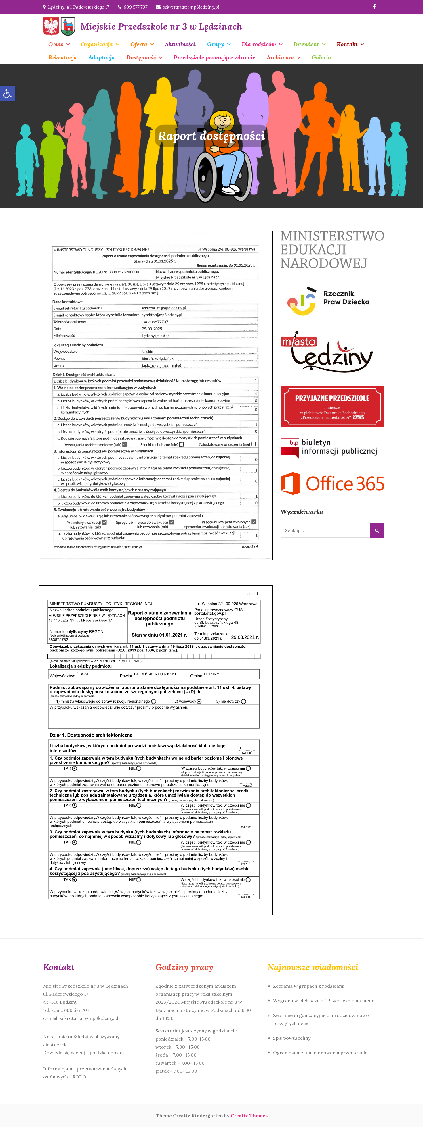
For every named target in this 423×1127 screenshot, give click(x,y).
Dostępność (141, 57)
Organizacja (97, 44)
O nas (55, 44)
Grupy (215, 44)
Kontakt (347, 44)
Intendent (306, 44)
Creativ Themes (249, 1115)
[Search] (377, 530)
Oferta (138, 44)
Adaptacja (101, 57)
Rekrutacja (62, 57)
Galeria (321, 57)
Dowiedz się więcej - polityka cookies (84, 1052)
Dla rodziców (259, 44)
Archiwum (280, 57)
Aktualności (180, 44)
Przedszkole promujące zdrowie (214, 57)
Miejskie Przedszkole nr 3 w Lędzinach (161, 26)
